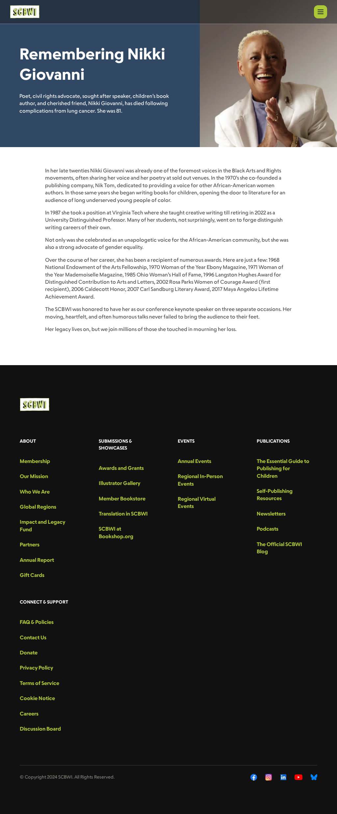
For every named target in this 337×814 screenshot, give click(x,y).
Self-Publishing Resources (275, 494)
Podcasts (267, 528)
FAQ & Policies (37, 622)
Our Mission (34, 476)
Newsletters (271, 513)
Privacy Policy (36, 667)
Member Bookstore (122, 498)
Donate (29, 652)
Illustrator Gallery (119, 483)
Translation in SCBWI (123, 513)
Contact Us (33, 637)
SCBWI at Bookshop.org (116, 532)
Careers (29, 713)
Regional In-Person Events (200, 480)
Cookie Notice (37, 698)
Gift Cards (32, 575)
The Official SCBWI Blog (279, 548)
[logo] (24, 11)
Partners (29, 544)
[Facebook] (253, 777)
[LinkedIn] (283, 777)
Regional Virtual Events (197, 502)
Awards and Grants (121, 468)
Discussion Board (40, 728)
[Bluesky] (314, 777)
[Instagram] (268, 777)
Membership (35, 461)
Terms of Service (39, 683)
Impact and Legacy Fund (42, 525)
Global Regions (38, 506)
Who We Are (35, 491)
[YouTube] (298, 777)
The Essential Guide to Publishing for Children (283, 468)
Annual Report (37, 560)
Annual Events (194, 461)
